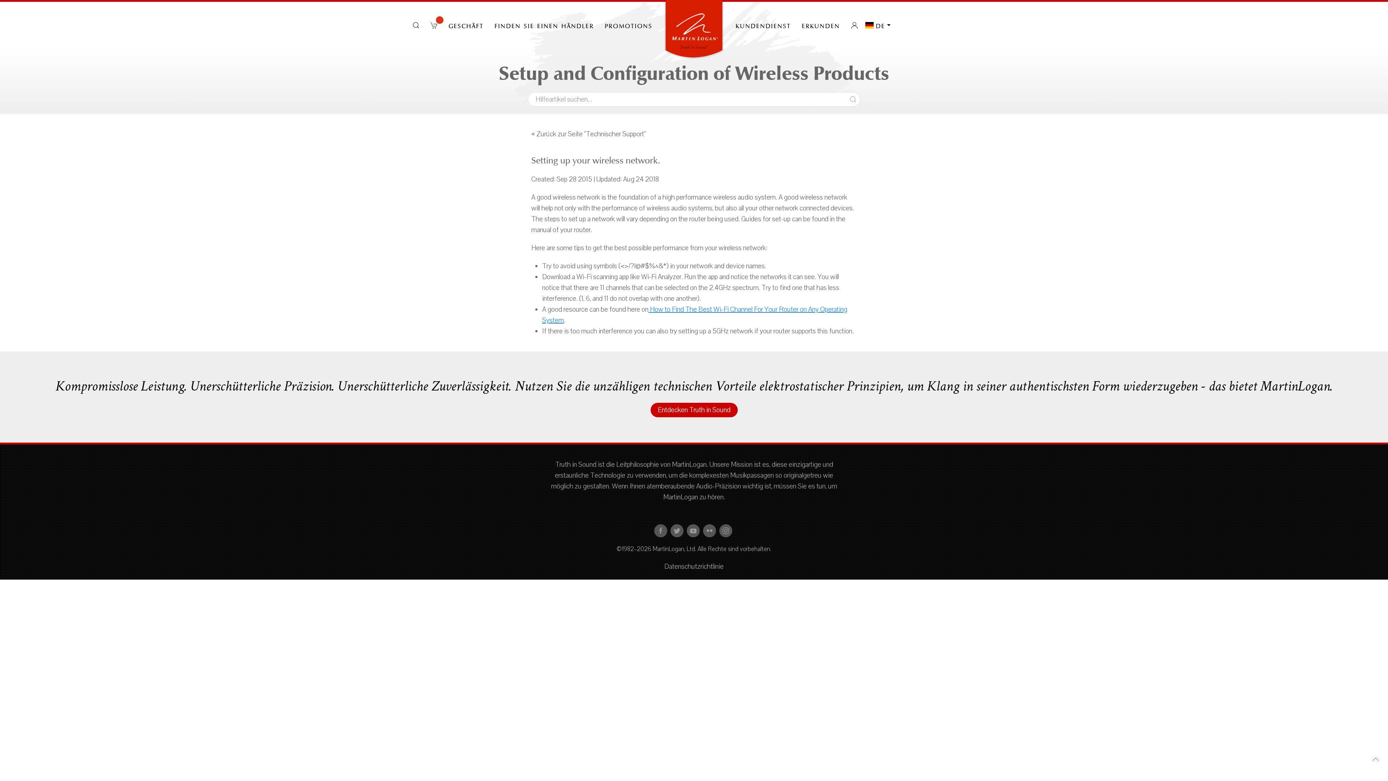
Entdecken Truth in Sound (694, 410)
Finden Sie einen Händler (544, 25)
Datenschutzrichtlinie (694, 566)
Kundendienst (763, 25)
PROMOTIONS (628, 25)
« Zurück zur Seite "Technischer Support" (588, 134)
